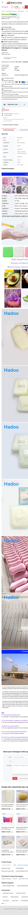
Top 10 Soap (6, 900)
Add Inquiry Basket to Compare (10, 124)
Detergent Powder (6, 868)
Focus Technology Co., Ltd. (19, 908)
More (3, 903)
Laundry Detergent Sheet (22, 871)
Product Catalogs (23, 865)
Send (15, 778)
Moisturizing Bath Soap (8, 885)
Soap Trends (15, 900)
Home (3, 11)
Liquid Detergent (20, 868)
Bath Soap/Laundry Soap (8, 871)
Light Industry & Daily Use (11, 11)
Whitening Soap (14, 897)
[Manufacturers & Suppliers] (14, 2)
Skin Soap (5, 897)
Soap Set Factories (20, 893)
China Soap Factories (8, 893)
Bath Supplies (21, 11)
